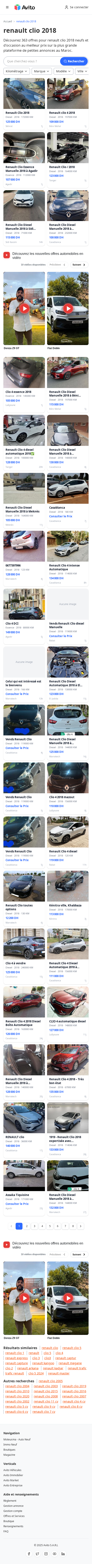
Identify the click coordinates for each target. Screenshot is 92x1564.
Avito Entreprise (12, 1485)
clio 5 (47, 1353)
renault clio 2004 (17, 1386)
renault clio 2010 (17, 1391)
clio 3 (36, 1358)
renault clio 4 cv (74, 1401)
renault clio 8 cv (71, 1406)
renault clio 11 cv (46, 1401)
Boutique (8, 1521)
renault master (59, 1373)
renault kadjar (53, 1368)
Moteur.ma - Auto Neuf (16, 1439)
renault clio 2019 (74, 1386)
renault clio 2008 (46, 1396)
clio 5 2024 (36, 1373)
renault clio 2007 (74, 1396)
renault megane (70, 1363)
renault (34, 1353)
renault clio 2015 (46, 1391)
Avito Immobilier (13, 1475)
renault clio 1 (14, 1353)
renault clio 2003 (46, 1386)
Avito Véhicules (12, 1470)
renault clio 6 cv (16, 1412)
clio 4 (59, 1353)
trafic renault (14, 1373)
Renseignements (13, 1526)
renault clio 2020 (17, 1396)
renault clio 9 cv (44, 1406)
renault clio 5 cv (16, 1406)
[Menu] (7, 7)
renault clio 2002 (17, 1401)
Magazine (9, 1455)
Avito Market (11, 1480)
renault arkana (28, 1368)
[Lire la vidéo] (24, 308)
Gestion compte (12, 1511)
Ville (80, 71)
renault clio (50, 1348)
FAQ (5, 1531)
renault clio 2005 (51, 1381)
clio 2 (9, 1368)
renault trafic (77, 1368)
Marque (39, 71)
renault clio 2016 (74, 1391)
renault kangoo (43, 1363)
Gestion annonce (13, 1506)
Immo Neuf (10, 1444)
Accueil (7, 21)
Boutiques (9, 1449)
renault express (16, 1358)
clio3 (47, 1358)
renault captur (65, 1358)
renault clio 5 (71, 1348)
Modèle (61, 71)
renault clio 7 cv (44, 1412)
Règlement (9, 1501)
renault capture (16, 1363)
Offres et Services (14, 1516)
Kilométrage (14, 71)
